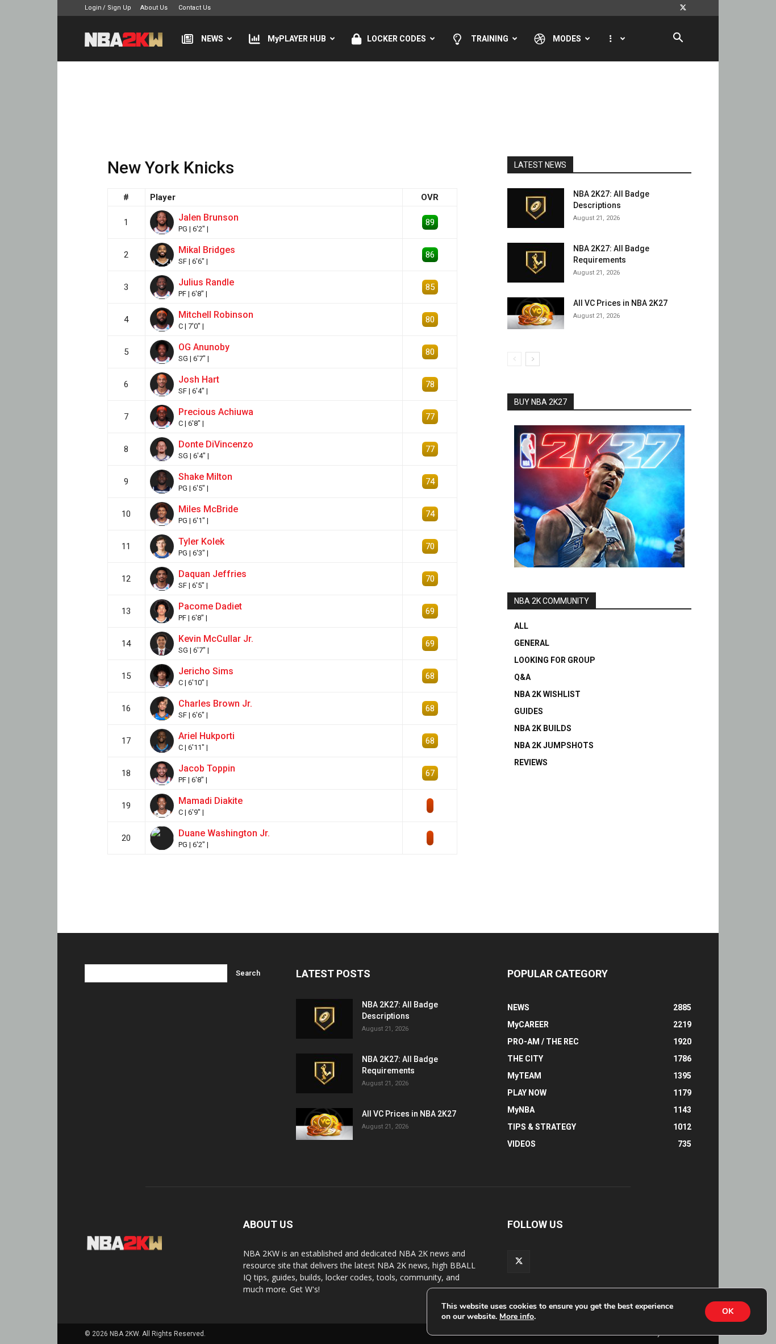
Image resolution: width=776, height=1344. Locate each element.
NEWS (212, 38)
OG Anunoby (204, 347)
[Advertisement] (388, 107)
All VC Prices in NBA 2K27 (620, 303)
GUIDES (528, 711)
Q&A (522, 677)
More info (516, 1317)
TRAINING (489, 38)
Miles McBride (208, 509)
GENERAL (531, 643)
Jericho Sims (205, 671)
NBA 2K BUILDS (542, 728)
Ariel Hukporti (206, 736)
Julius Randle (206, 282)
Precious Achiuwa (215, 411)
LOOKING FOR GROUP (554, 660)
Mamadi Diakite (210, 800)
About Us (154, 7)
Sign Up (119, 7)
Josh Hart (198, 379)
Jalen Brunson (208, 217)
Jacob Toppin (206, 768)
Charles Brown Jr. (215, 703)
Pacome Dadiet (210, 606)
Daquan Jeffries (212, 574)
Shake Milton (205, 476)
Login (93, 7)
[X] (682, 8)
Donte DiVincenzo (215, 444)
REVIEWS (531, 762)
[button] (677, 39)
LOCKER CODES (396, 38)
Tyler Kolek (201, 541)
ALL (521, 625)
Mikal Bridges (206, 249)
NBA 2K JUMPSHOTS (554, 745)
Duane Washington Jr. (224, 833)
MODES (567, 38)
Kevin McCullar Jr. (215, 638)
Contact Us (194, 7)
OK (727, 1311)
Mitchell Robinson (215, 314)
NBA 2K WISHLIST (547, 694)
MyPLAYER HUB (297, 38)
